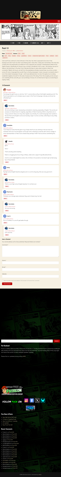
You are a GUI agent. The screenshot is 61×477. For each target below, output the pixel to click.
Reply (5, 100)
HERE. (24, 356)
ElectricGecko (20, 50)
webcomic (5, 57)
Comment (5, 245)
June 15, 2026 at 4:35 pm (8, 218)
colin (6, 55)
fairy (9, 55)
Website (4, 274)
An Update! (6, 423)
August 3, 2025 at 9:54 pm (8, 194)
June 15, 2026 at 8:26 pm (10, 230)
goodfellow (24, 55)
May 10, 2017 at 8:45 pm (8, 128)
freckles (14, 55)
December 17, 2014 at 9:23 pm (11, 108)
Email (4, 267)
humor (29, 55)
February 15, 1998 (11, 50)
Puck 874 (11, 432)
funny (18, 55)
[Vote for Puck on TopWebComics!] (30, 410)
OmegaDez (9, 90)
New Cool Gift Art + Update (10, 421)
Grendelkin (5, 460)
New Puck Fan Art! (7, 425)
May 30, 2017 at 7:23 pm (9, 182)
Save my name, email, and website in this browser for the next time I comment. (21, 280)
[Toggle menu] (59, 21)
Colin (19, 53)
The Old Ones (9, 53)
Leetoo (39, 474)
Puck (23, 53)
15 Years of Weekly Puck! (9, 419)
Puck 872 (14, 453)
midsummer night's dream (39, 55)
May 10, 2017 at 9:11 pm (9, 144)
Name (4, 260)
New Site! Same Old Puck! (9, 417)
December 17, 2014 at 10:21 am (9, 92)
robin (56, 55)
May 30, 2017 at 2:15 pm (8, 170)
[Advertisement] (30, 6)
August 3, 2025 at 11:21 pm (10, 206)
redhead (52, 55)
